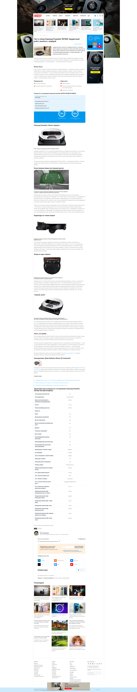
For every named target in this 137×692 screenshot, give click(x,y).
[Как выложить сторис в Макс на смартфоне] (60, 608)
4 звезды (79, 44)
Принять (98, 689)
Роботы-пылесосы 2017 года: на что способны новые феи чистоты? (52, 382)
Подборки (67, 15)
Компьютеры (54, 670)
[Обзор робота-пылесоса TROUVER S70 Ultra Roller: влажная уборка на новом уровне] (42, 590)
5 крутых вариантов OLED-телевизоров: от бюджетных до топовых (86, 28)
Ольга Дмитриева (44, 533)
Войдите (40, 578)
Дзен (42, 564)
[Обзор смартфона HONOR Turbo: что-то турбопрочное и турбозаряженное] (60, 590)
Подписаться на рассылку (93, 666)
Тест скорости (73, 670)
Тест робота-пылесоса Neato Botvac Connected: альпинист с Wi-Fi (51, 385)
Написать (82, 569)
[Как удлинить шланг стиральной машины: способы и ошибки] (42, 637)
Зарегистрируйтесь (49, 578)
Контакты (101, 84)
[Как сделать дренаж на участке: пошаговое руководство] (60, 625)
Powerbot (39, 528)
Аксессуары (36, 672)
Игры (71, 663)
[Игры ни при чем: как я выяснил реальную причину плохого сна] (77, 590)
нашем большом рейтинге (67, 353)
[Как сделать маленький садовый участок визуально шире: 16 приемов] (60, 641)
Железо (71, 664)
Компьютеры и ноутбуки (38, 666)
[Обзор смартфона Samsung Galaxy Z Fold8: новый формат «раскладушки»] (42, 608)
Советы (60, 15)
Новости (55, 15)
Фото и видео (36, 670)
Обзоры (48, 15)
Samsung (46, 151)
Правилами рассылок (67, 551)
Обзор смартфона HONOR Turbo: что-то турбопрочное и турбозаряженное (50, 29)
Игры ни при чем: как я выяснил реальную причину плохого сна (62, 28)
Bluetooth (36, 323)
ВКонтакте (76, 560)
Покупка (53, 663)
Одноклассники (61, 560)
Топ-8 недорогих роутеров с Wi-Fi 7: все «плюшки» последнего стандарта (97, 29)
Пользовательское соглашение (75, 679)
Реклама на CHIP (90, 84)
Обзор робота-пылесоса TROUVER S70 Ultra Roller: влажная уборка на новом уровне (39, 29)
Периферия (36, 669)
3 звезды (78, 44)
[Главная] (34, 35)
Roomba (59, 196)
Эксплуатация (54, 664)
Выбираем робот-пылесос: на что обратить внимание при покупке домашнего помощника (57, 380)
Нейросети (75, 15)
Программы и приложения (38, 676)
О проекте (71, 675)
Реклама (72, 672)
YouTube (75, 564)
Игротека (72, 661)
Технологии (83, 15)
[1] (38, 541)
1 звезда (75, 44)
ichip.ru (71, 674)
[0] (59, 541)
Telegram (43, 560)
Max (58, 564)
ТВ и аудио (36, 673)
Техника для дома (37, 674)
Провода (71, 244)
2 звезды (76, 44)
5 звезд (81, 44)
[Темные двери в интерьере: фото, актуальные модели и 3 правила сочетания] (42, 622)
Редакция (71, 678)
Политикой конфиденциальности (76, 551)
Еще (89, 15)
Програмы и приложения (56, 676)
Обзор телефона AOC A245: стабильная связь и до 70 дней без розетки (74, 29)
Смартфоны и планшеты (38, 665)
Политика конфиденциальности (75, 681)
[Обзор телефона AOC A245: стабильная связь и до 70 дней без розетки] (77, 608)
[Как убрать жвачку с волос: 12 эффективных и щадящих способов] (77, 641)
